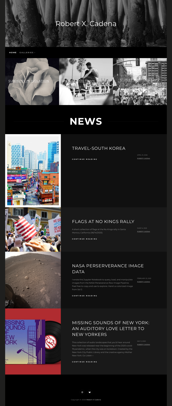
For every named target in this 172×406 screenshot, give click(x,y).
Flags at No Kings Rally (103, 221)
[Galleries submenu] (34, 52)
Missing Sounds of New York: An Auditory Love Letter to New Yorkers (111, 328)
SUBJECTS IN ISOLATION (28, 81)
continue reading (84, 159)
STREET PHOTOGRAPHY (140, 80)
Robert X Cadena (93, 400)
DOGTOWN (86, 81)
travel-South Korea (98, 148)
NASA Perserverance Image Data (108, 268)
